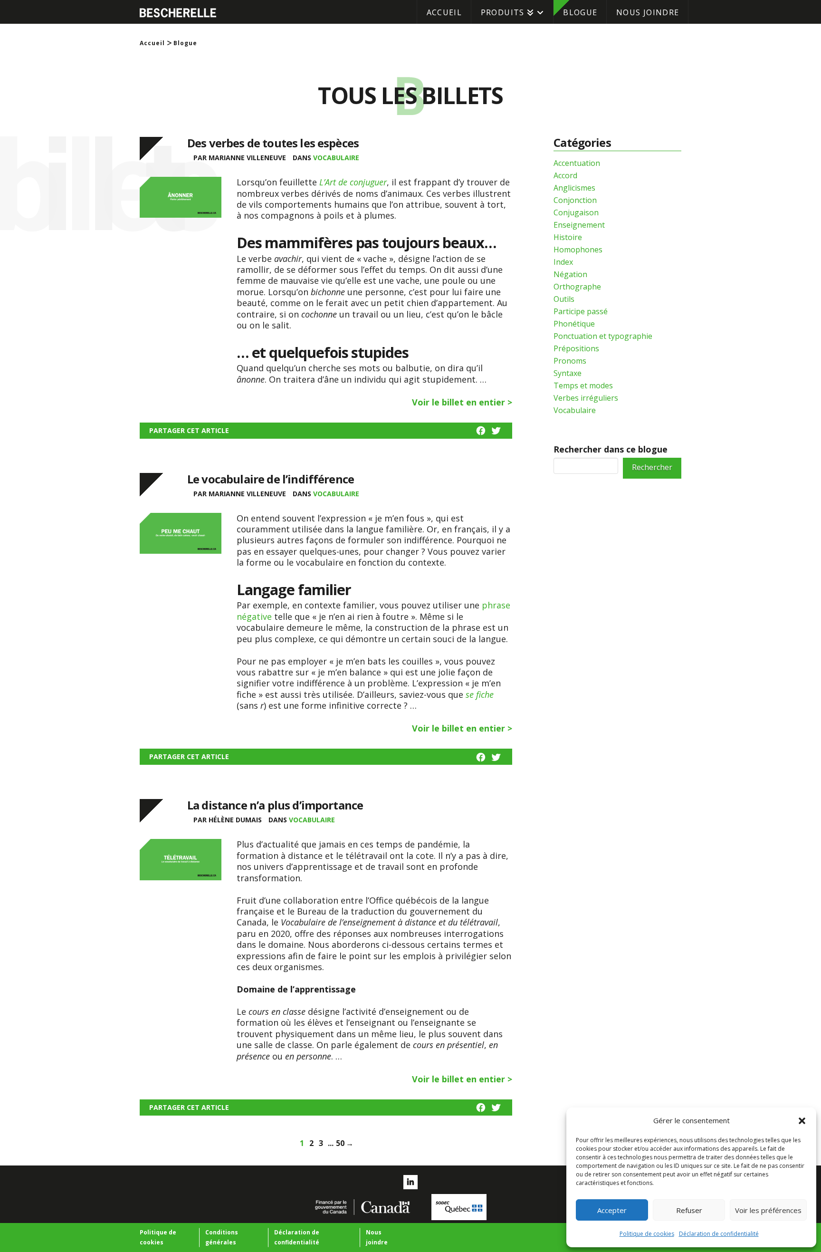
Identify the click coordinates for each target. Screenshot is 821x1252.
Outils (564, 299)
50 (340, 1141)
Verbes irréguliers (586, 398)
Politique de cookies (647, 1234)
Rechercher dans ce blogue (611, 449)
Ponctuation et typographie (603, 336)
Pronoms (570, 361)
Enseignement (579, 225)
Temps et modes (583, 385)
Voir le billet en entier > (462, 402)
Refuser (689, 1210)
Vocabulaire (336, 157)
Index (563, 262)
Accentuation (577, 163)
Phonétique (574, 323)
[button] (802, 1121)
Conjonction (575, 200)
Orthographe (577, 286)
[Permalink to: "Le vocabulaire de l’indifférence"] (180, 540)
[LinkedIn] (410, 1182)
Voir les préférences (768, 1210)
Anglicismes (574, 188)
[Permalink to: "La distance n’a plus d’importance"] (180, 866)
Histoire (568, 237)
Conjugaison (576, 212)
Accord (565, 175)
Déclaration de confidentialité (719, 1234)
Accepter (612, 1210)
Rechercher (652, 467)
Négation (570, 274)
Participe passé (581, 311)
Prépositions (576, 348)
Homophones (578, 249)
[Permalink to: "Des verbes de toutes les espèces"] (180, 204)
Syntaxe (568, 373)
